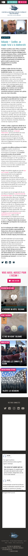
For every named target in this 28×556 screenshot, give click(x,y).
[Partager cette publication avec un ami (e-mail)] (13, 262)
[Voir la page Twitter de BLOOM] (5, 408)
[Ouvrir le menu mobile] (2, 2)
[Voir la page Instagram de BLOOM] (14, 408)
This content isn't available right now (13, 467)
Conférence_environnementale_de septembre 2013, (11, 214)
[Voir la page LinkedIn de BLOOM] (18, 408)
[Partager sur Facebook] (6, 262)
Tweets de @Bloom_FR (14, 453)
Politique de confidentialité (14, 546)
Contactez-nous (14, 551)
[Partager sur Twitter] (2, 262)
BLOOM (8, 455)
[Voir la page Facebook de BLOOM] (9, 408)
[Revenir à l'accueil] (14, 8)
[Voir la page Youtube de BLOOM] (3, 2)
